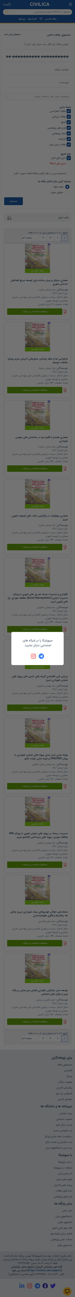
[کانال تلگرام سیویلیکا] (41, 656)
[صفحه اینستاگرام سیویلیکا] (33, 656)
